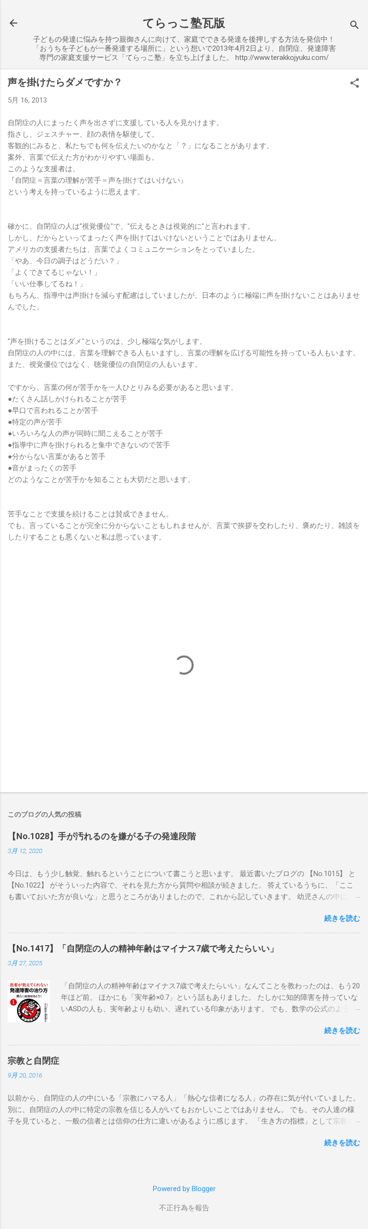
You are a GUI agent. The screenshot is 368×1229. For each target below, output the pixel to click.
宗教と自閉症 (33, 1060)
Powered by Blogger (184, 1188)
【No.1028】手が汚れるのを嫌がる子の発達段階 (102, 836)
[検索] (354, 26)
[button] (354, 84)
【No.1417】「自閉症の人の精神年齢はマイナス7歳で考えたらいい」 (143, 948)
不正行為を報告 (184, 1208)
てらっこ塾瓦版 (184, 23)
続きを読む (342, 918)
